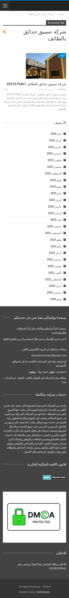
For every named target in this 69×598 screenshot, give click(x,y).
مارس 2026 (55, 147)
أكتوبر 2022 (55, 272)
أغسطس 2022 (53, 279)
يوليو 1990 (56, 299)
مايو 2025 (56, 193)
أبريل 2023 (55, 252)
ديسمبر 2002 (54, 292)
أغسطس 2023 (53, 233)
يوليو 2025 (56, 180)
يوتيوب (32, 371)
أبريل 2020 (55, 285)
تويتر (51, 371)
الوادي (62, 55)
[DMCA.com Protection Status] (54, 477)
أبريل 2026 (55, 140)
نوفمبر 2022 (55, 266)
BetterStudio (43, 592)
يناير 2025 (56, 219)
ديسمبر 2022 (54, 259)
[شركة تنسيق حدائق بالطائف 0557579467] (46, 66)
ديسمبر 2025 (54, 153)
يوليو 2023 (56, 239)
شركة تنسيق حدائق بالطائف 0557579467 (36, 84)
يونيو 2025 (56, 186)
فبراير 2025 (55, 213)
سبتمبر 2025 (54, 166)
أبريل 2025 (55, 199)
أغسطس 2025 (53, 173)
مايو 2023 (56, 246)
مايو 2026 (56, 133)
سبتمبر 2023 (54, 226)
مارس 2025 (55, 206)
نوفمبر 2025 (55, 160)
